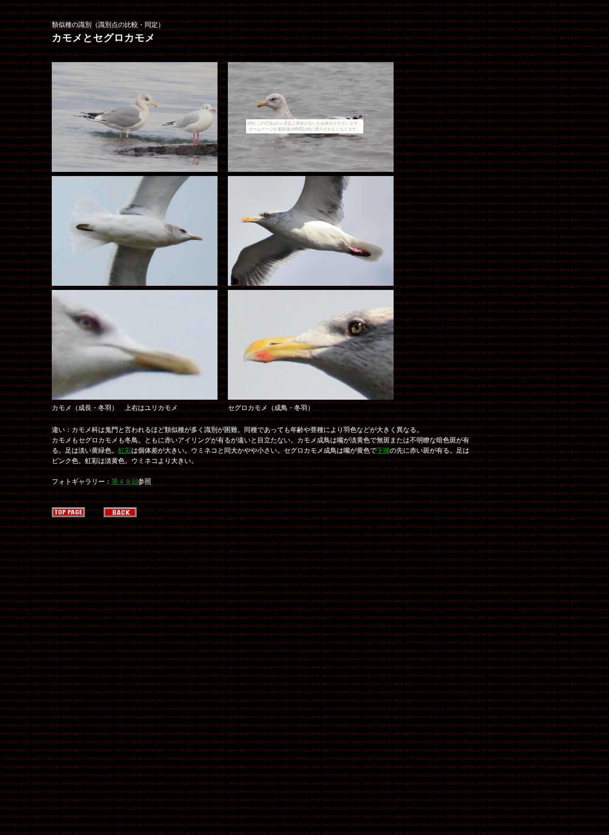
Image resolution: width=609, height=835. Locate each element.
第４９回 (124, 481)
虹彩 (124, 450)
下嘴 (383, 450)
